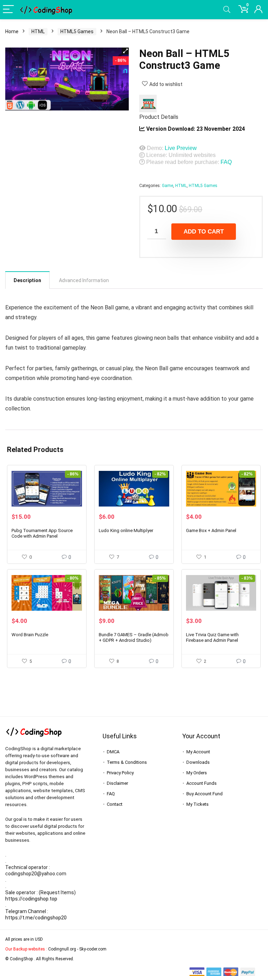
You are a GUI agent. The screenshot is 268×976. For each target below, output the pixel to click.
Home (11, 31)
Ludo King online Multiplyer (126, 530)
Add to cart (204, 231)
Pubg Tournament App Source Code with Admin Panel (42, 533)
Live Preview (181, 148)
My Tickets (197, 804)
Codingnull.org (62, 949)
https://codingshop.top (31, 899)
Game (167, 185)
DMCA (113, 751)
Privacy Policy (120, 772)
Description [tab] (27, 280)
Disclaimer (117, 783)
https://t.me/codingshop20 (36, 917)
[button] (125, 51)
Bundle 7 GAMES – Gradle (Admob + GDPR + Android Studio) (134, 637)
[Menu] (8, 9)
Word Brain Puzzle (30, 634)
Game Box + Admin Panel (211, 530)
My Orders (196, 772)
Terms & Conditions (127, 762)
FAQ (226, 162)
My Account (198, 751)
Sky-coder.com (92, 949)
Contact (114, 804)
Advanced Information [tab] (84, 280)
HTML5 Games (77, 31)
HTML (38, 31)
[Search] (226, 9)
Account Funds (201, 783)
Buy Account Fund (204, 793)
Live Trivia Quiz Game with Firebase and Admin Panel (212, 637)
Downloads (198, 762)
